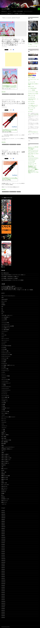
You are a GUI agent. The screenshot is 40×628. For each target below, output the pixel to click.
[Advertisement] (13, 59)
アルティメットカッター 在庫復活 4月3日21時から (13, 153)
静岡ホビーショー (4, 502)
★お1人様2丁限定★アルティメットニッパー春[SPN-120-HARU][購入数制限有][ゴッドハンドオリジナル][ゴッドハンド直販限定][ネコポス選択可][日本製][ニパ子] (10, 86)
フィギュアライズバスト (31, 160)
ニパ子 (33, 157)
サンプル (31, 156)
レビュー (31, 165)
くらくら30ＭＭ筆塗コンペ (5, 317)
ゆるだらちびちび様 (31, 101)
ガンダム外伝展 (3, 359)
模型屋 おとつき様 (31, 86)
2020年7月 (3, 523)
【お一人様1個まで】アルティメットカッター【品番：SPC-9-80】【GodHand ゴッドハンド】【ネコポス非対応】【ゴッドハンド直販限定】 (10, 130)
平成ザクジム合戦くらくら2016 (6, 457)
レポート (35, 165)
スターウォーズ (30, 157)
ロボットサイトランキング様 (32, 46)
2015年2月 (3, 597)
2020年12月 (3, 514)
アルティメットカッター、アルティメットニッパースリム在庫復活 (13, 103)
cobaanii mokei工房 (4, 299)
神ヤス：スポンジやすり (5, 484)
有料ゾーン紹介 (3, 472)
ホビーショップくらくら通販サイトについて (8, 416)
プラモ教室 (3, 406)
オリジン (29, 151)
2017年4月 (3, 551)
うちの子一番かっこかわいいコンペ (6, 315)
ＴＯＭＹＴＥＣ (3, 504)
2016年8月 (3, 565)
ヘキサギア (3, 415)
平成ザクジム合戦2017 (4, 454)
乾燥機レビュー (3, 432)
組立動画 (2, 493)
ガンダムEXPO (3, 347)
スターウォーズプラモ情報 (5, 379)
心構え (2, 466)
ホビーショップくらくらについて (28, 11)
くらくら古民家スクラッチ (5, 327)
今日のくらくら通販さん (5, 434)
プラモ (34, 161)
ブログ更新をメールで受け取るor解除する (18, 11)
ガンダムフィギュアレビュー (5, 356)
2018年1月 (3, 535)
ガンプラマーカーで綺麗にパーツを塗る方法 (8, 286)
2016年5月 (3, 571)
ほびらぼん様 (30, 111)
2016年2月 (3, 576)
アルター (2, 336)
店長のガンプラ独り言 (4, 461)
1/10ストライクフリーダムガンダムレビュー (8, 295)
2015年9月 (3, 585)
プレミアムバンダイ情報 (5, 411)
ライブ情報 (3, 431)
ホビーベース (3, 420)
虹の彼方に (33, 170)
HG (35, 146)
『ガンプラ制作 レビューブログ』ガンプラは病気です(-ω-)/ (33, 106)
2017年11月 (3, 539)
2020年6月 (3, 524)
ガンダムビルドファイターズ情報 (6, 354)
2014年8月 (3, 608)
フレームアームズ (30, 161)
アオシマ (2, 333)
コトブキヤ (36, 153)
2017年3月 (3, 553)
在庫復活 (34, 166)
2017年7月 (3, 546)
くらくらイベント (4, 320)
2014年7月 (3, 610)
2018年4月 (3, 530)
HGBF (37, 146)
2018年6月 (3, 528)
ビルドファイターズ (34, 158)
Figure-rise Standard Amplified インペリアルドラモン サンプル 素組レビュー (13, 274)
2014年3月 (3, 617)
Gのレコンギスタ (4, 301)
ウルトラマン (3, 343)
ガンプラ (30, 153)
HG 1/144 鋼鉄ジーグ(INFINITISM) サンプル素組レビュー (10, 276)
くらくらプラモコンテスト (5, 324)
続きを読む (4, 91)
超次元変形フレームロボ (5, 498)
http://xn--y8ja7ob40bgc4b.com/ (33, 131)
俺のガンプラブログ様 (31, 107)
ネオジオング (36, 157)
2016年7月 (3, 567)
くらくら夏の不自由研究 (5, 329)
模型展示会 (3, 473)
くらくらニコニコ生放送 (5, 322)
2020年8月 (3, 521)
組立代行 (30, 170)
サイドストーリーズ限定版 (5, 375)
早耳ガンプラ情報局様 (31, 77)
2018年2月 (3, 533)
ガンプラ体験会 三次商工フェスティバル (7, 365)
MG (31, 148)
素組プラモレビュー (4, 488)
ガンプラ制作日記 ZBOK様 (32, 88)
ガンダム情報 (3, 361)
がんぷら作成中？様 (31, 103)
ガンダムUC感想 (4, 349)
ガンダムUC (36, 151)
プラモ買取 (3, 409)
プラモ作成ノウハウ (4, 400)
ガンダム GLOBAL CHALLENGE (6, 345)
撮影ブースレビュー (4, 468)
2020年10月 (3, 517)
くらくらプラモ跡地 (5, 8)
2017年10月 (3, 540)
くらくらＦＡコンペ (4, 331)
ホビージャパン (3, 418)
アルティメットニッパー (11, 37)
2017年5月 (3, 549)
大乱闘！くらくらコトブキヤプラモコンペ (7, 447)
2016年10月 (3, 562)
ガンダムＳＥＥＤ (4, 363)
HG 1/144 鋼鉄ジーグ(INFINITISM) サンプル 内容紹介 (9, 278)
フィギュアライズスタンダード (6, 386)
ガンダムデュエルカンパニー (5, 352)
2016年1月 (3, 578)
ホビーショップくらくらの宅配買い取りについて (7, 13)
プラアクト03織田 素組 (5, 397)
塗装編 (2, 445)
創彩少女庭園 (3, 443)
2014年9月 (3, 606)
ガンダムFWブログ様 (31, 97)
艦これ (2, 495)
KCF (2, 308)
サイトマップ (9, 11)
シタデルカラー (3, 377)
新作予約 (2, 470)
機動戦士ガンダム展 (4, 477)
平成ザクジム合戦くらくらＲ (5, 459)
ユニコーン (30, 163)
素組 (36, 169)
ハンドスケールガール (4, 381)
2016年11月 (3, 560)
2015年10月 (3, 583)
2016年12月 (3, 558)
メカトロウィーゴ (4, 425)
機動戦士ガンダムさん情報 (5, 475)
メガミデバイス (3, 427)
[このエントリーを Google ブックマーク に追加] (13, 49)
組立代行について (4, 489)
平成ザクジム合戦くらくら (31, 169)
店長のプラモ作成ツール (5, 463)
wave (2, 313)
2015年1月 (3, 599)
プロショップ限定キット (5, 413)
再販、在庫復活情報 (4, 441)
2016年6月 (3, 569)
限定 (37, 172)
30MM (2, 297)
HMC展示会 (3, 304)
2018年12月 (3, 526)
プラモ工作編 (3, 402)
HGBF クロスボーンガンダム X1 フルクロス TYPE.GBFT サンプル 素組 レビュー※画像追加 (17, 289)
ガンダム (32, 151)
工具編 (2, 452)
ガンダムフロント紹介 (4, 358)
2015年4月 (3, 594)
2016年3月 (3, 574)
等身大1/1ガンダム (4, 486)
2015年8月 (3, 587)
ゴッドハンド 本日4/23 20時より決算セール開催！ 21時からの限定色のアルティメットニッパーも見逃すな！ (13, 42)
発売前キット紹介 (4, 482)
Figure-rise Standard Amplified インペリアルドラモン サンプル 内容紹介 (12, 280)
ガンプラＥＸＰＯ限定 (4, 368)
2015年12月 (3, 580)
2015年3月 (3, 596)
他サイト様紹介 (3, 436)
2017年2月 (3, 555)
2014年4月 (3, 615)
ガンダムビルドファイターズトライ (33, 152)
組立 (37, 169)
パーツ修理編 (3, 384)
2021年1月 (3, 512)
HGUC (29, 148)
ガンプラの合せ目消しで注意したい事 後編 (8, 288)
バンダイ (29, 158)
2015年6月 (3, 590)
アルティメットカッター (5, 37)
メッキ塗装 (3, 429)
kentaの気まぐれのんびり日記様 (33, 93)
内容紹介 (30, 166)
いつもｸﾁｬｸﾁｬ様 (30, 109)
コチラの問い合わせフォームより (33, 114)
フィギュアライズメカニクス (5, 390)
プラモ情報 (3, 404)
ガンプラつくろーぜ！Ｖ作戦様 (33, 91)
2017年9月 (3, 542)
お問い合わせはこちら (4, 11)
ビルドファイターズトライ (32, 159)
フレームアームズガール (5, 395)
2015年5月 (3, 592)
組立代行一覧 (3, 491)
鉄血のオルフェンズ (32, 172)
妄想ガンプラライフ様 (31, 95)
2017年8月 (3, 544)
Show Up (2, 311)
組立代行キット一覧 (22, 13)
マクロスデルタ (3, 422)
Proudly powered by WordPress (5, 626)
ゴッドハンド (18, 144)
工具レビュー (3, 450)
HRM (2, 306)
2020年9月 (3, 519)
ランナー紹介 (34, 163)
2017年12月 (3, 537)
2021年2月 (3, 510)
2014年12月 (3, 601)
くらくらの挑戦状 (30, 149)
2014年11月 (3, 603)
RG (33, 148)
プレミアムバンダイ (31, 162)
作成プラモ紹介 (3, 438)
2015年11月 (3, 581)
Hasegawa (3, 302)
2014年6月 (3, 612)
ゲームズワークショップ (5, 370)
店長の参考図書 (16, 13)
